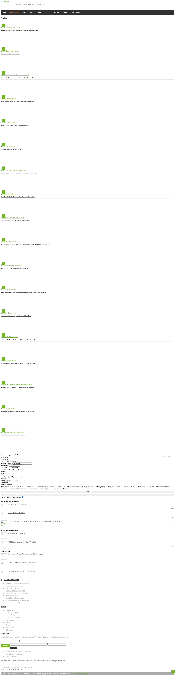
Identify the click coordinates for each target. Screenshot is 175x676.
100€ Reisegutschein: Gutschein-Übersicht (91, 542)
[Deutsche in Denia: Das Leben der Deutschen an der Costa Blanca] (9, 194)
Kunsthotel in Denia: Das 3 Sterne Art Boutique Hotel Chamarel (17, 411)
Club (12, 487)
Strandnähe (29, 487)
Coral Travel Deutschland (14, 654)
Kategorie (4, 481)
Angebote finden (87, 495)
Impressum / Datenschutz (15, 669)
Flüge (46, 12)
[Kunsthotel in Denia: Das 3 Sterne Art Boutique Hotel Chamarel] (8, 408)
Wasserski (151, 487)
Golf (58, 487)
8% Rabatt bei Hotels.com (16, 533)
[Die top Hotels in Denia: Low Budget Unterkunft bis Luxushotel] (8, 99)
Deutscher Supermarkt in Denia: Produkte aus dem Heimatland (17, 387)
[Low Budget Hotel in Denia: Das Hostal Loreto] (12, 432)
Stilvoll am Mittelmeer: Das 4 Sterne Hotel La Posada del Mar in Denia (19, 339)
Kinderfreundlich (74, 487)
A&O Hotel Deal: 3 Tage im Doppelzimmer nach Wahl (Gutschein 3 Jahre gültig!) (91, 521)
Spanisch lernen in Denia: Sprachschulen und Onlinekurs (16, 316)
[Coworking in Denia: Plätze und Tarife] (8, 146)
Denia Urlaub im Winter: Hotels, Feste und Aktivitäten (15, 125)
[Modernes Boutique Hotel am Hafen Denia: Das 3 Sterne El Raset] (8, 360)
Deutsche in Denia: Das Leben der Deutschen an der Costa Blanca (18, 197)
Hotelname (4, 483)
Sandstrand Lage (41, 487)
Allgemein (65, 12)
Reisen (31, 12)
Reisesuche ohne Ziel (13, 603)
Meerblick (57, 489)
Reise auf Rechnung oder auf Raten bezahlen (22, 562)
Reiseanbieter (10, 610)
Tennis (133, 487)
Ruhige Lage (101, 487)
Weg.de (13, 615)
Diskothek (19, 487)
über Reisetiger (76, 12)
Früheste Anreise (6, 461)
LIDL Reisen (15, 617)
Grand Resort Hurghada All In (91, 504)
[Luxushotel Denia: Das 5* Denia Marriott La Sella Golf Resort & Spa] (13, 170)
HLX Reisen (15, 612)
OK (72, 674)
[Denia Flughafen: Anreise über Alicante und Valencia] (11, 265)
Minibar (66, 489)
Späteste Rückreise (7, 463)
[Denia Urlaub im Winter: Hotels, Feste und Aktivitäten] (8, 122)
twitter (166, 2)
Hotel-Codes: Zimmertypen (15, 598)
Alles (24, 12)
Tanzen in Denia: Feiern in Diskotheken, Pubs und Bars (15, 220)
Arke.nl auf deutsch (12, 588)
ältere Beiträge (166, 456)
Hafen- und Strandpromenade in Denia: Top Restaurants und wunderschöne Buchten (23, 292)
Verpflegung (5, 477)
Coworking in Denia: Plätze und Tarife (11, 149)
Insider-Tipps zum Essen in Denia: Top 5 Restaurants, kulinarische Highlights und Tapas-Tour (25, 244)
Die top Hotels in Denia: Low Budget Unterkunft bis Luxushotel (17, 101)
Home (4, 12)
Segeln (110, 487)
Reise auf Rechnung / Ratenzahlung (17, 583)
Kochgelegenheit (45, 489)
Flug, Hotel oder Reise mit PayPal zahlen (21, 571)
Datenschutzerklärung (81, 674)
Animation (4, 487)
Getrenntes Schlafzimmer (18, 489)
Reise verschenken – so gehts (15, 591)
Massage (85, 487)
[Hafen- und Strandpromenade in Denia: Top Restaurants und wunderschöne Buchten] (9, 289)
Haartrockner (33, 489)
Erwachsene (5, 467)
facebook (162, 2)
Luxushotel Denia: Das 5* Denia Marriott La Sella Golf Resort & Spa (19, 173)
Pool (64, 487)
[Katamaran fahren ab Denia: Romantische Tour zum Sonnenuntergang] (10, 27)
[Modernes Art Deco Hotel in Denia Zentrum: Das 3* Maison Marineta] (15, 75)
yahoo (169, 2)
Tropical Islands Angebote (91, 513)
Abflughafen (5, 457)
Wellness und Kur (163, 487)
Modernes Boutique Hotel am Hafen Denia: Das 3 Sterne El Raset (18, 363)
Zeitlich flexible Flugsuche (14, 586)
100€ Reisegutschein (12, 595)
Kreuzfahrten (55, 12)
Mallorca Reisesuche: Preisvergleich (17, 600)
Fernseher (4, 489)
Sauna (92, 487)
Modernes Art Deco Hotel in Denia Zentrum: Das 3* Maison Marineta (19, 78)
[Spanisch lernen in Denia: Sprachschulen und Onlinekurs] (8, 313)
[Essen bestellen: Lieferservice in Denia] (9, 51)
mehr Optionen (87, 492)
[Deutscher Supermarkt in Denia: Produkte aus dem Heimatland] (16, 384)
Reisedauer (4, 465)
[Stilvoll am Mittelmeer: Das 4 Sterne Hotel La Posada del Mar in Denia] (9, 337)
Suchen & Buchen (14, 12)
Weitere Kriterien (6, 485)
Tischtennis (142, 487)
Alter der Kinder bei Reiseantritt (11, 469)
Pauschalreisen (10, 620)
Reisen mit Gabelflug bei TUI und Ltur (18, 651)
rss (172, 2)
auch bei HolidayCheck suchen (11, 497)
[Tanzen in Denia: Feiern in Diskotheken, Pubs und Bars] (12, 218)
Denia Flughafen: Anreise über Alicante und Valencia (14, 268)
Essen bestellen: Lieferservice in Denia (10, 54)
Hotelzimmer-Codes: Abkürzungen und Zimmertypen (25, 554)
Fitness (51, 487)
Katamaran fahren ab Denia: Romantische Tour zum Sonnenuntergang (19, 30)
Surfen (118, 487)
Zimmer (3, 479)
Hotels (39, 12)
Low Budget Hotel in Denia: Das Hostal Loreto (13, 435)
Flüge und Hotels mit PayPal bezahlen (18, 593)
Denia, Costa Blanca (12, 656)
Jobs (2, 669)
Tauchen (126, 487)
